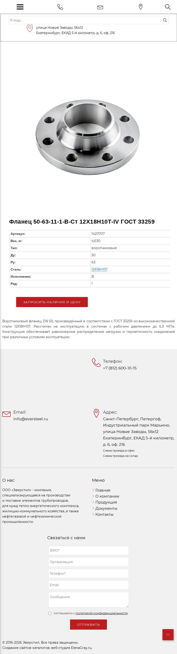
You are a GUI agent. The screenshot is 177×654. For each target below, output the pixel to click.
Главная (102, 490)
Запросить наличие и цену (52, 302)
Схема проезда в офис (119, 450)
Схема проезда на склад (120, 456)
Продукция (106, 502)
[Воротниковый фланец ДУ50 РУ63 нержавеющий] (88, 130)
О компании (107, 496)
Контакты (104, 514)
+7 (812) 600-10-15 (120, 368)
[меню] (20, 6)
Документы (106, 508)
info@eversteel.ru (30, 419)
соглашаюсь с (91, 613)
